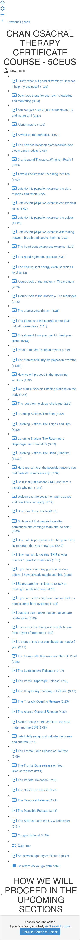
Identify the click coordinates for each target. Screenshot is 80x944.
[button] (2, 4)
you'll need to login (57, 926)
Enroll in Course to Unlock (40, 932)
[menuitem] (2, 10)
